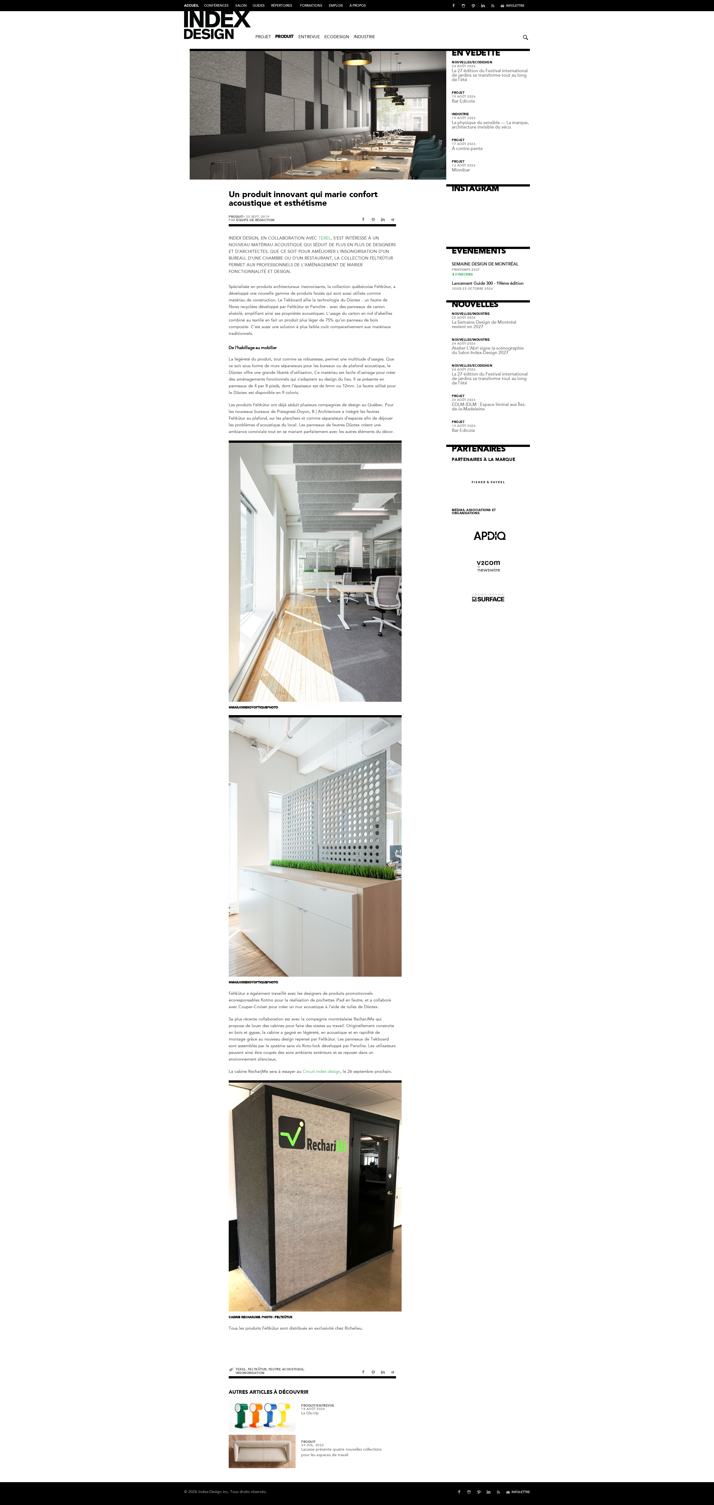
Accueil (191, 6)
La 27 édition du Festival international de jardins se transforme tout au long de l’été (490, 75)
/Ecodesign (482, 62)
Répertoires (281, 6)
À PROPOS (357, 6)
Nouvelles (461, 62)
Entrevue (309, 36)
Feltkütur (257, 1369)
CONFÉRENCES (216, 6)
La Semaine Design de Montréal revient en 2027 (484, 324)
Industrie (364, 36)
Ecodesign (336, 36)
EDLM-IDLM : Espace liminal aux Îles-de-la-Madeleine (489, 406)
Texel (325, 238)
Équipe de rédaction (255, 220)
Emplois (336, 6)
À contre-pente (467, 148)
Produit (284, 37)
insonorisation (250, 1373)
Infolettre (515, 6)
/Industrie (480, 314)
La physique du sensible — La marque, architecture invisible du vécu (490, 124)
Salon (241, 6)
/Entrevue (325, 1405)
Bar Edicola (463, 101)
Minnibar (461, 170)
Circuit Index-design (321, 1071)
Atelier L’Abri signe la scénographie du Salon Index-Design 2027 (488, 350)
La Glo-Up (310, 1413)
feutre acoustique (286, 1369)
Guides (259, 6)
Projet (263, 36)
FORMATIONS (311, 6)
